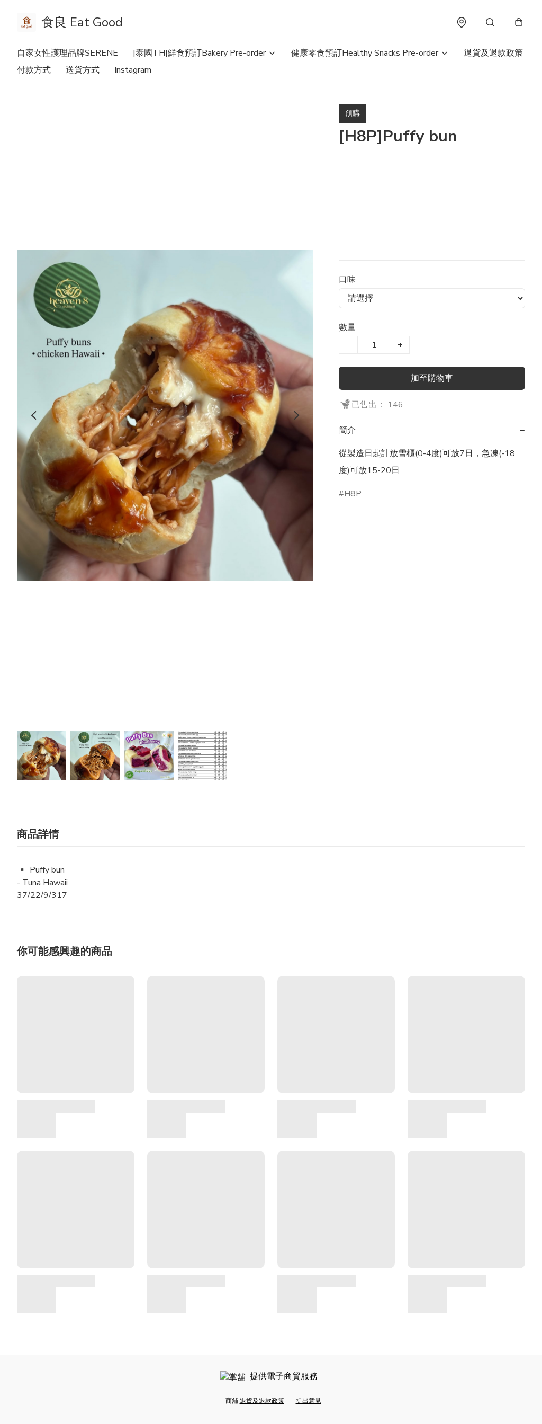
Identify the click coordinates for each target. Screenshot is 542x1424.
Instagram (132, 70)
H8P (353, 494)
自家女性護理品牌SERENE (67, 53)
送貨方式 (83, 70)
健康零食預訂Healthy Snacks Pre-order (364, 53)
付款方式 (34, 70)
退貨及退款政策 (493, 53)
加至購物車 (432, 378)
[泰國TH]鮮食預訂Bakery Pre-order (199, 53)
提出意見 (308, 1400)
